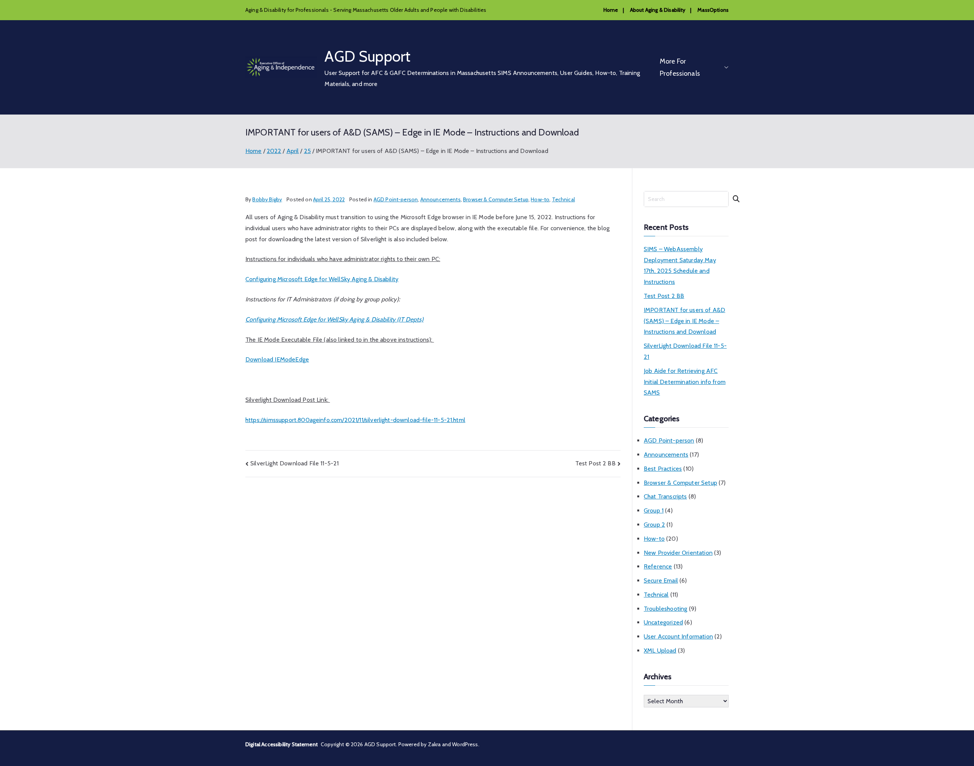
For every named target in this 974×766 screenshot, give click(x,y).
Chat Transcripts (665, 496)
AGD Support (368, 56)
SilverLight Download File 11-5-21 (294, 463)
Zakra (434, 744)
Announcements (440, 199)
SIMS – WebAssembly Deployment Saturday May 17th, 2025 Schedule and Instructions (680, 265)
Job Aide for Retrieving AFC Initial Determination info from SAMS (685, 382)
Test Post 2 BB (595, 463)
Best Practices (663, 468)
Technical (563, 199)
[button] (725, 67)
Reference (658, 566)
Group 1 (654, 510)
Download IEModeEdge (277, 359)
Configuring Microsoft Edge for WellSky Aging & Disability (321, 279)
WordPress (465, 744)
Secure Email (661, 580)
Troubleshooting (665, 608)
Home (610, 9)
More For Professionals (680, 67)
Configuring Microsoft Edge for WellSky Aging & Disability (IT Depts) (334, 319)
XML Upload (660, 650)
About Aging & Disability (658, 9)
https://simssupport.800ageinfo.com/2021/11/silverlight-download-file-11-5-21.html (355, 420)
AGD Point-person (396, 199)
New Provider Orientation (678, 552)
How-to (540, 199)
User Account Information (678, 636)
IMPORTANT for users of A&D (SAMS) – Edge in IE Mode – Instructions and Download (684, 321)
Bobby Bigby (267, 199)
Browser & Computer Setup (495, 199)
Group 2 (654, 524)
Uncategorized (663, 622)
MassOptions (713, 9)
